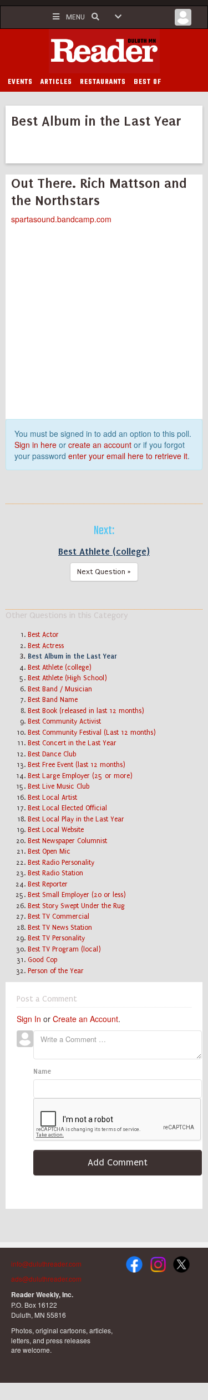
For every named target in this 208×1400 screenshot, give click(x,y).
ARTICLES (56, 82)
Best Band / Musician (60, 689)
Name (42, 1071)
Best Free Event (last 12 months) (76, 765)
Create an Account (85, 1018)
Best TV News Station (60, 927)
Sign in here (35, 444)
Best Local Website (56, 830)
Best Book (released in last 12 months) (86, 711)
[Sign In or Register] (183, 20)
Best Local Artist (52, 797)
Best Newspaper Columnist (67, 841)
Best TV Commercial (58, 916)
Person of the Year (56, 971)
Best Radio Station (55, 873)
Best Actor (43, 635)
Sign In (29, 1018)
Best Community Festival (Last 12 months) (92, 732)
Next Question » (104, 571)
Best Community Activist (64, 721)
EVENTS (20, 82)
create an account (99, 444)
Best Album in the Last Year (72, 656)
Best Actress (46, 646)
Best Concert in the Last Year (72, 743)
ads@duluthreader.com (46, 1278)
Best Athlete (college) (104, 551)
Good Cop (42, 960)
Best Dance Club (52, 754)
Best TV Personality (56, 938)
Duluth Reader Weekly (104, 51)
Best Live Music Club (58, 786)
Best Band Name (53, 700)
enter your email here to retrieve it (127, 455)
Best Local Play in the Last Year (76, 819)
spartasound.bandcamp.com (61, 219)
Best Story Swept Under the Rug (76, 906)
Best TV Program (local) (64, 949)
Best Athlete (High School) (67, 678)
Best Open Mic (49, 851)
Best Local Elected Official (67, 808)
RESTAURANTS (103, 82)
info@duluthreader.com (46, 1263)
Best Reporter (48, 884)
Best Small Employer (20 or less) (77, 895)
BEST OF (147, 82)
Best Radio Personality (61, 862)
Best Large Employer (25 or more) (80, 776)
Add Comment (118, 1162)
